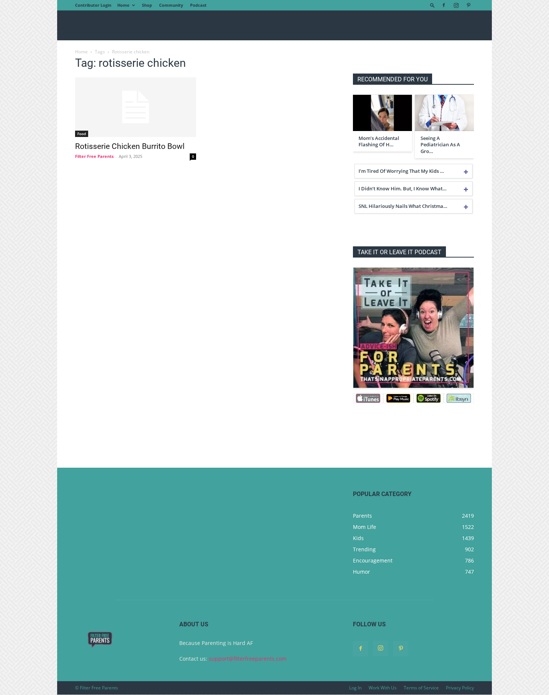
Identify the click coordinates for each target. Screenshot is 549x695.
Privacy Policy (460, 688)
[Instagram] (456, 5)
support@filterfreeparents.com (247, 658)
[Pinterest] (468, 5)
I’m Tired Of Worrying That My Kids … (401, 171)
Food (81, 133)
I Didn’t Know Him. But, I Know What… (403, 188)
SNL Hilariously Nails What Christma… (403, 206)
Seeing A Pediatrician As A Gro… (440, 145)
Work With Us (383, 688)
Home (123, 5)
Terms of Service (421, 688)
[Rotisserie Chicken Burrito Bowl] (135, 107)
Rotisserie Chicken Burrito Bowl (129, 146)
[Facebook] (443, 5)
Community (171, 5)
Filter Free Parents (94, 156)
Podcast (198, 5)
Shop (147, 5)
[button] (432, 5)
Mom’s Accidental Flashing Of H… (379, 141)
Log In (355, 688)
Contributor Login (93, 5)
